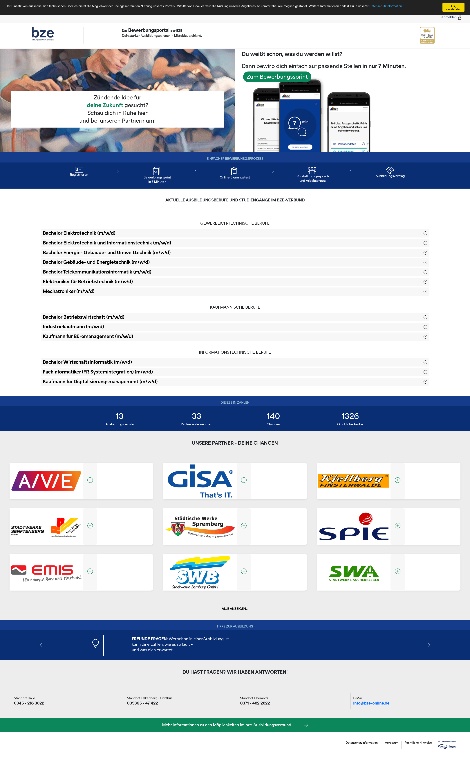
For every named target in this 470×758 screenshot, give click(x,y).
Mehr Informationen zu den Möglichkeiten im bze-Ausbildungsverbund (228, 725)
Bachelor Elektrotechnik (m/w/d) (79, 233)
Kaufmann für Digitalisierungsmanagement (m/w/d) (100, 381)
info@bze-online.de (371, 703)
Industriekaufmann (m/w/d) (73, 326)
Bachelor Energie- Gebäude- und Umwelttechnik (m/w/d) (107, 252)
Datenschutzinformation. (386, 6)
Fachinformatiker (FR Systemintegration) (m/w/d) (98, 372)
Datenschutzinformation (362, 742)
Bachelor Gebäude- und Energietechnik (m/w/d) (96, 262)
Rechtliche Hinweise (418, 742)
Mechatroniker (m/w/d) (68, 291)
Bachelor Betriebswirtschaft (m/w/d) (83, 317)
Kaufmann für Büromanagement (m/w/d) (88, 336)
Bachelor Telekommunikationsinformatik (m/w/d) (97, 272)
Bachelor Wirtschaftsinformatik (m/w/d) (87, 362)
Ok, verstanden (453, 7)
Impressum (391, 742)
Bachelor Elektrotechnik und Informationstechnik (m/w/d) (107, 243)
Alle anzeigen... (235, 609)
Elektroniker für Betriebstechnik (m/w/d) (88, 281)
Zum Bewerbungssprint (277, 77)
